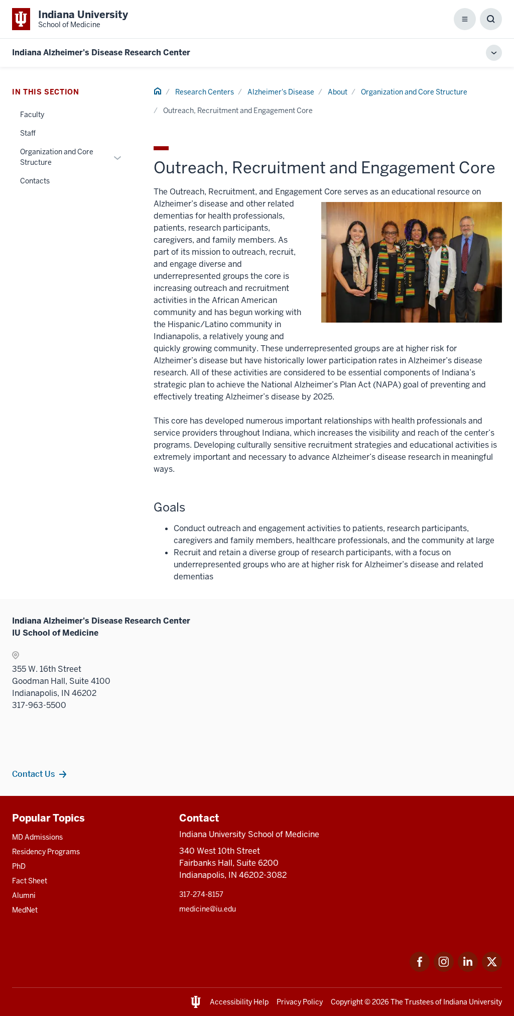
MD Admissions (37, 837)
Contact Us (33, 774)
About (337, 91)
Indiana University (472, 1001)
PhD (19, 866)
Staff (28, 133)
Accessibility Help (239, 1001)
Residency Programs (46, 851)
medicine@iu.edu (207, 908)
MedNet (25, 910)
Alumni (24, 895)
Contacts (35, 180)
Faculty (32, 114)
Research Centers (204, 91)
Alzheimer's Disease (280, 91)
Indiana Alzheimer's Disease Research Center (101, 52)
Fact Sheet (29, 880)
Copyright (347, 1001)
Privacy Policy (300, 1001)
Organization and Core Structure (414, 91)
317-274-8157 (201, 894)
